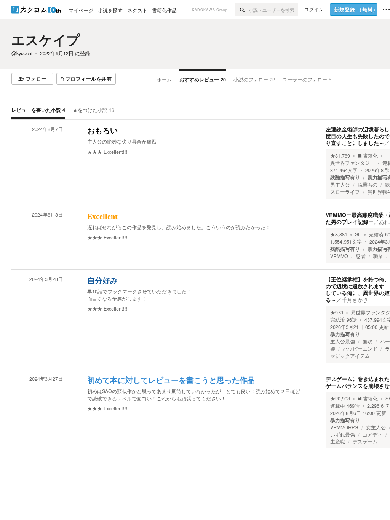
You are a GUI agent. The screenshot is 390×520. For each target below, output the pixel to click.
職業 (378, 256)
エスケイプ (45, 39)
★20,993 (340, 398)
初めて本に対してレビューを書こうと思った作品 (171, 380)
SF (358, 234)
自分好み (102, 280)
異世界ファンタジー (352, 163)
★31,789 (340, 155)
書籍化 (370, 155)
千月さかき (355, 299)
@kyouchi (21, 53)
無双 (367, 341)
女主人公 (376, 427)
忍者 (361, 256)
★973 (336, 312)
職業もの (367, 184)
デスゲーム (365, 441)
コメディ (372, 434)
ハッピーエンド (360, 348)
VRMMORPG (344, 427)
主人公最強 (342, 341)
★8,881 (338, 234)
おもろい (102, 130)
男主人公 (340, 184)
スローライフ (345, 191)
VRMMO (339, 256)
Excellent (102, 216)
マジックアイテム (350, 356)
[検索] (242, 9)
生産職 (337, 441)
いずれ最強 (342, 434)
